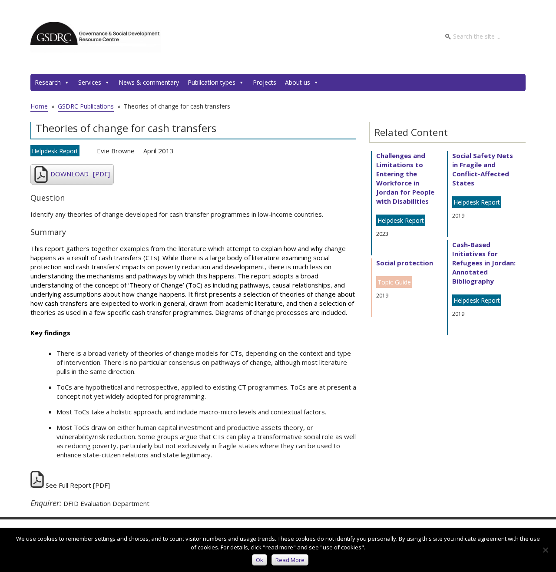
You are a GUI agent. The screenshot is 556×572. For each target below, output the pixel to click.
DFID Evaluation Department (106, 503)
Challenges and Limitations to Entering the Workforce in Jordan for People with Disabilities (405, 178)
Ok (259, 560)
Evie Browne (116, 150)
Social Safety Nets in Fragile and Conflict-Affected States (482, 169)
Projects (264, 82)
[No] (545, 550)
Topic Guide (394, 282)
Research (48, 82)
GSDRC (95, 36)
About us (297, 82)
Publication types (211, 82)
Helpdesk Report (55, 151)
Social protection (404, 262)
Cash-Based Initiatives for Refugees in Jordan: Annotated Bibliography (484, 262)
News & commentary (149, 82)
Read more (289, 560)
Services (89, 82)
